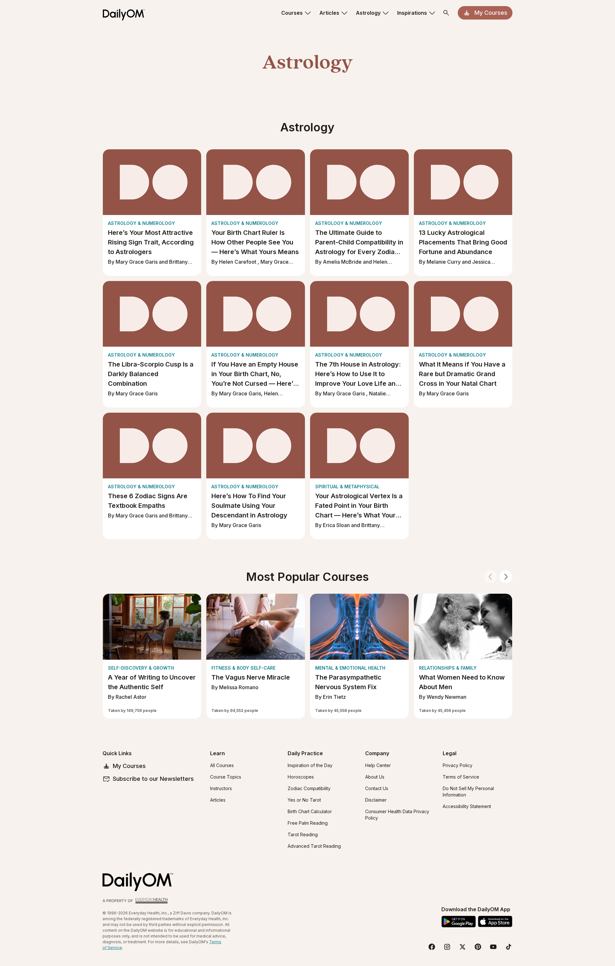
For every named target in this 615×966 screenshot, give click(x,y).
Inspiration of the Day (310, 765)
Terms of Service (461, 777)
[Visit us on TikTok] (508, 947)
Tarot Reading (303, 834)
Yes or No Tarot (304, 800)
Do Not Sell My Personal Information (468, 791)
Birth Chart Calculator (310, 811)
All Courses (222, 765)
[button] (296, 13)
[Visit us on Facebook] (432, 947)
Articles (218, 800)
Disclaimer (376, 800)
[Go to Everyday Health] (135, 900)
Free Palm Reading (308, 823)
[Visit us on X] (462, 947)
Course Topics (225, 777)
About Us (374, 777)
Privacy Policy (457, 765)
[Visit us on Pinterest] (478, 947)
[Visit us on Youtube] (493, 947)
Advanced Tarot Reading (314, 846)
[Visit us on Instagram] (447, 947)
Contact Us (376, 788)
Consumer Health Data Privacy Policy (397, 815)
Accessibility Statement (467, 806)
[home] (126, 12)
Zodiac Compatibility (309, 788)
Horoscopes (301, 777)
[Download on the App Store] (495, 921)
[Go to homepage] (137, 881)
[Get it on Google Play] (458, 922)
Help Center (378, 765)
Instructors (221, 788)
